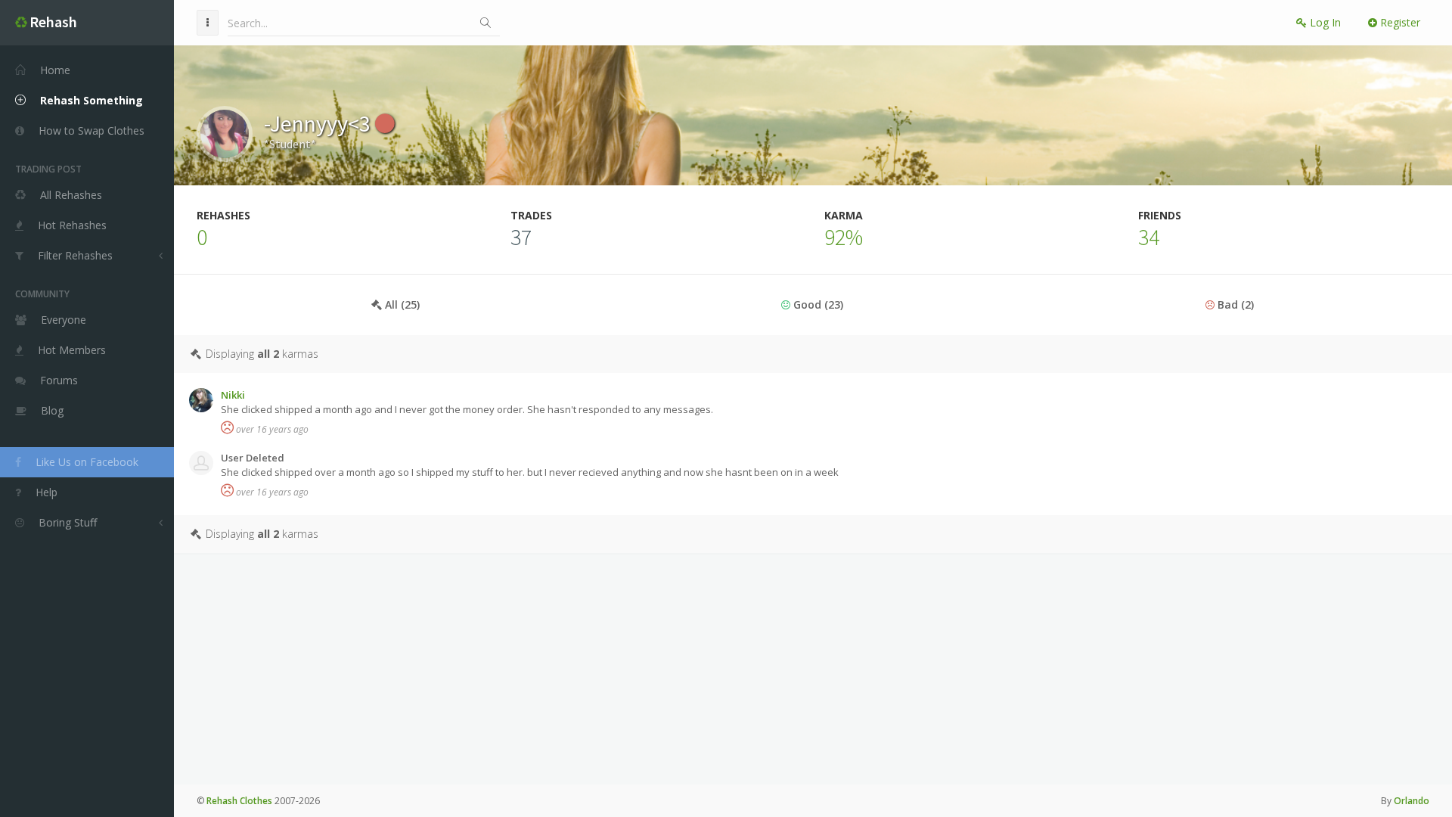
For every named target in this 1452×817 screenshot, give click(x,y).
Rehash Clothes (239, 800)
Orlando (1411, 800)
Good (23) (816, 304)
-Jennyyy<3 (319, 123)
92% (843, 236)
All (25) (401, 304)
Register (1398, 22)
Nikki (233, 395)
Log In (1324, 22)
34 (1148, 236)
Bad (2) (1234, 304)
